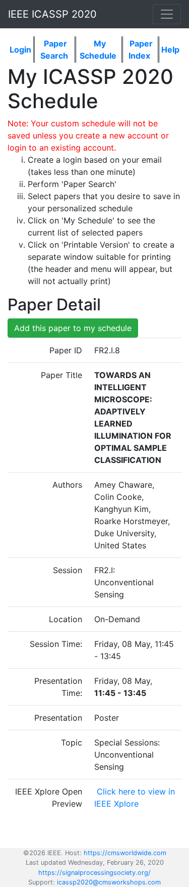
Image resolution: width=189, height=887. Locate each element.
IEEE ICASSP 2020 (52, 14)
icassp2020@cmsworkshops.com (109, 882)
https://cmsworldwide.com (125, 853)
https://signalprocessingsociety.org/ (94, 872)
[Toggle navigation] (167, 14)
